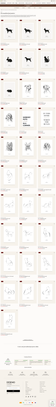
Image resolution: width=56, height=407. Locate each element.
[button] (52, 403)
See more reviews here (28, 367)
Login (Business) (28, 394)
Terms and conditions (43, 386)
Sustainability (27, 387)
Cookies (41, 387)
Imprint (26, 384)
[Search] (51, 3)
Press (26, 383)
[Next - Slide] (51, 362)
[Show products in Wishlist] (53, 3)
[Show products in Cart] (54, 3)
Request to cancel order (43, 390)
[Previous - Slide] (13, 362)
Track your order (42, 384)
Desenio (30, 404)
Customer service (42, 383)
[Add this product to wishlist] (17, 20)
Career (26, 386)
